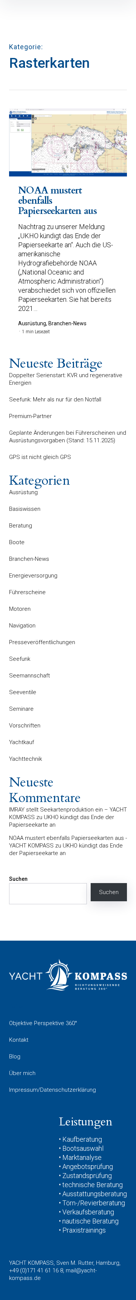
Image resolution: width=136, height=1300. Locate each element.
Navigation (22, 625)
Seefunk (19, 658)
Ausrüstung (23, 492)
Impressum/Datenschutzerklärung (52, 1089)
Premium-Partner (30, 416)
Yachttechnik (25, 758)
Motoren (20, 609)
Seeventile (22, 692)
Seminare (21, 708)
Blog (14, 1056)
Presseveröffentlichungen (42, 642)
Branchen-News (29, 559)
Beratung (20, 525)
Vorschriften (24, 725)
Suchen (18, 879)
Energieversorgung (33, 575)
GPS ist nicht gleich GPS (40, 457)
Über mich (22, 1073)
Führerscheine (27, 592)
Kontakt (18, 1039)
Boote (17, 542)
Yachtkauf (21, 742)
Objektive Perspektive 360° (43, 1023)
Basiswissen (24, 509)
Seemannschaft (29, 675)
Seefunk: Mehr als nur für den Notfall (55, 399)
